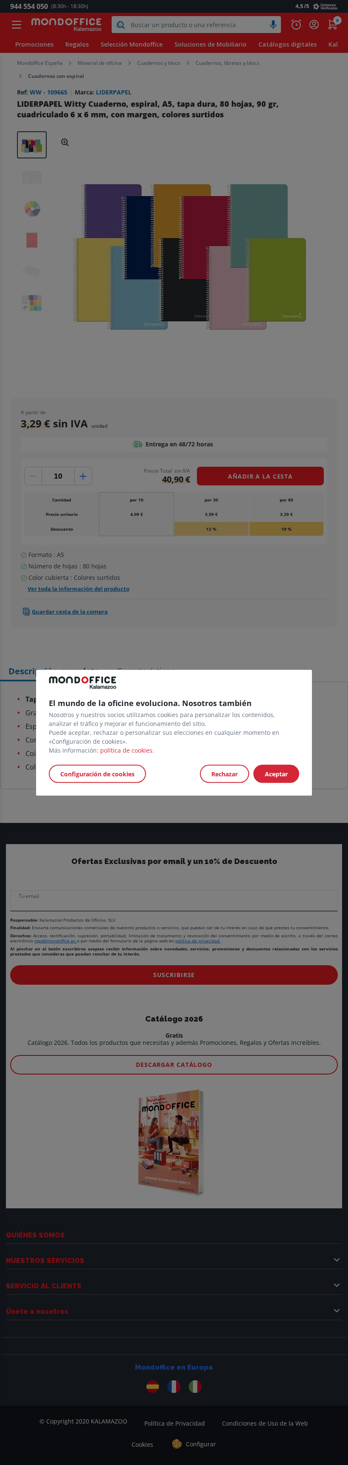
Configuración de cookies (97, 774)
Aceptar (276, 774)
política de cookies (126, 750)
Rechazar (224, 774)
